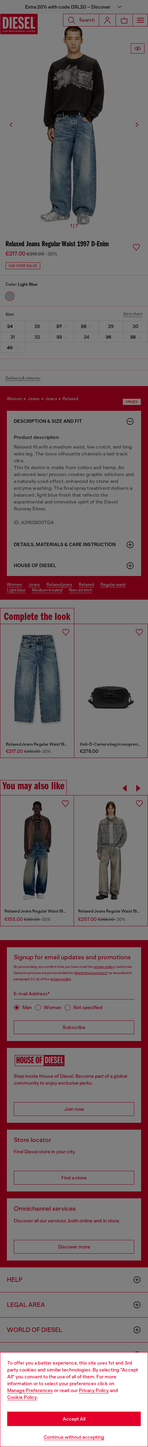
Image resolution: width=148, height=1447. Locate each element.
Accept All (74, 1419)
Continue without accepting (74, 1437)
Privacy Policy (94, 1390)
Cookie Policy (22, 1397)
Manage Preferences (30, 1390)
